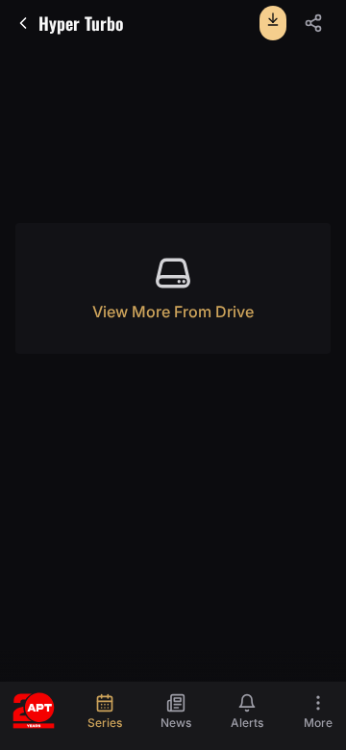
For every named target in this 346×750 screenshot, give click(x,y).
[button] (313, 23)
